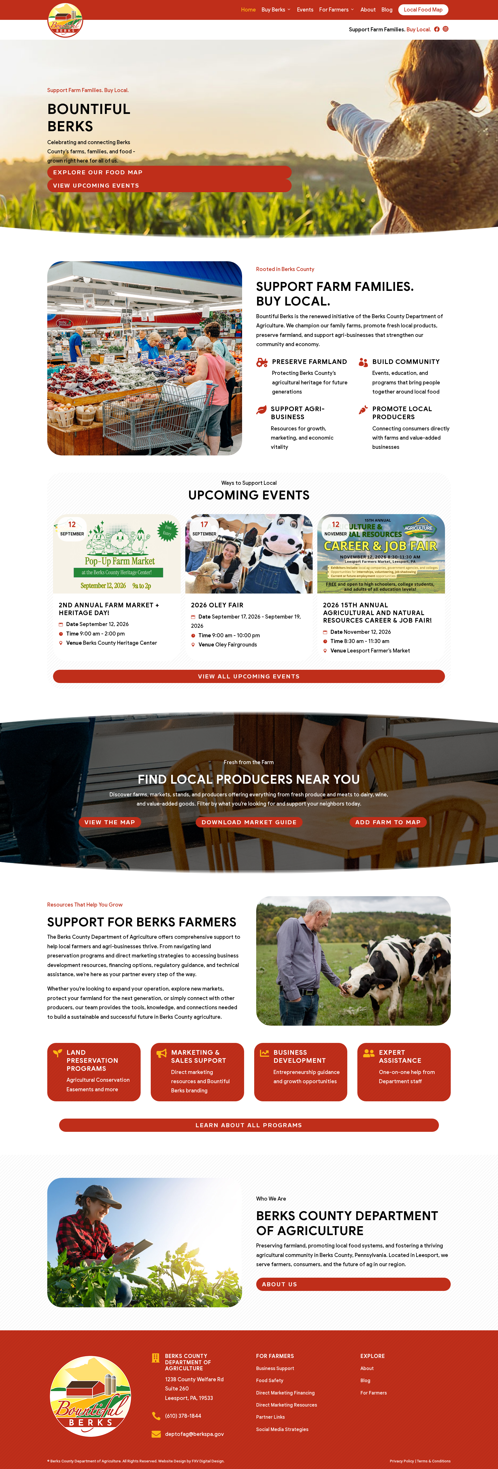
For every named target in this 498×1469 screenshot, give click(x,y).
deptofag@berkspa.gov (194, 1434)
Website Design (172, 1461)
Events (305, 10)
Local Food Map (423, 10)
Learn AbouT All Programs (248, 1125)
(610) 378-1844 (183, 1416)
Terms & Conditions (434, 1461)
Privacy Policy (402, 1461)
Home (248, 10)
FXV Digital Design (208, 1461)
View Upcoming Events (96, 185)
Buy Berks (273, 10)
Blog (387, 10)
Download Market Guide (249, 822)
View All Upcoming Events (249, 676)
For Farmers (334, 10)
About (368, 10)
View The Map (109, 822)
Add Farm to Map (388, 822)
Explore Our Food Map (98, 172)
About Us (279, 1284)
